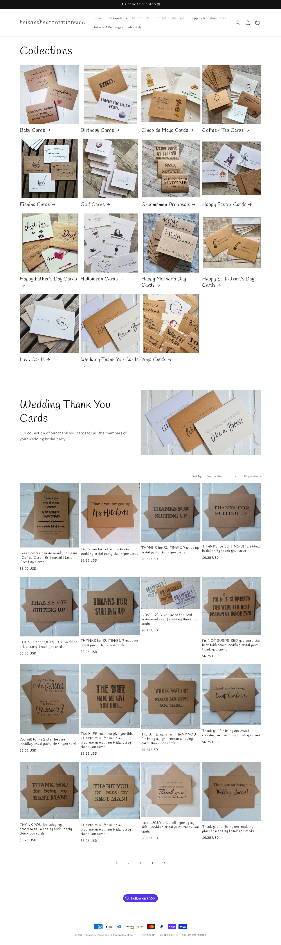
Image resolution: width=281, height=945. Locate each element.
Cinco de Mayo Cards (164, 131)
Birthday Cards (97, 131)
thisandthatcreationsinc (98, 934)
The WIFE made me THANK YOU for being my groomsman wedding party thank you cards (168, 739)
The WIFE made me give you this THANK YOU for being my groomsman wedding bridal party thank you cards (107, 741)
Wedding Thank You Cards (110, 360)
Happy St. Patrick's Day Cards (228, 282)
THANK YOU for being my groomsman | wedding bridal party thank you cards (46, 829)
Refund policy (147, 934)
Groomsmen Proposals (165, 205)
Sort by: (197, 476)
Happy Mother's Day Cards (163, 282)
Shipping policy (169, 934)
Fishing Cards (35, 205)
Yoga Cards (153, 360)
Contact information (194, 934)
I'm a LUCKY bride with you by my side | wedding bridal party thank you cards (170, 827)
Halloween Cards (99, 279)
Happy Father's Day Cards (48, 279)
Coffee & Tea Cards (223, 131)
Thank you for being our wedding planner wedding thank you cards (228, 829)
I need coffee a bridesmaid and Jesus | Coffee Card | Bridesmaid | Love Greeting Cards (48, 557)
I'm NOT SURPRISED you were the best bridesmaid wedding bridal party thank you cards (231, 645)
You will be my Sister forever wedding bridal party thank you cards (48, 741)
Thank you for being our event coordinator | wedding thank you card (231, 733)
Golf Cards (93, 205)
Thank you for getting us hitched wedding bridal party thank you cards (109, 551)
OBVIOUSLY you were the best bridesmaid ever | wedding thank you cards (169, 619)
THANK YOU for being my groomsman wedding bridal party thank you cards (106, 829)
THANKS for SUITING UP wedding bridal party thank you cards (170, 550)
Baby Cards (32, 131)
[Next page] (164, 863)
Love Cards (32, 360)
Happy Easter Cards (224, 205)
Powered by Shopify (124, 934)
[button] (116, 18)
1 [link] (117, 862)
